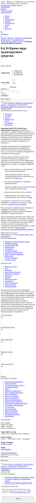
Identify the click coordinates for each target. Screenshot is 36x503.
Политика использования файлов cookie (18, 483)
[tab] (20, 114)
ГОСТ (7, 121)
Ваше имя (5, 456)
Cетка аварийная (10, 409)
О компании (9, 249)
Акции (7, 25)
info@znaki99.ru (6, 12)
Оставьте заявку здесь (25, 234)
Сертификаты (9, 19)
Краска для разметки (12, 398)
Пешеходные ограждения (13, 402)
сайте (30, 197)
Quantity (3, 89)
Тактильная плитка (11, 412)
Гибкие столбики (10, 383)
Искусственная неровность (14, 392)
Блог (6, 268)
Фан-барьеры (9, 416)
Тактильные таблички (12, 414)
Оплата (7, 117)
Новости (8, 21)
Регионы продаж (10, 286)
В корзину (5, 95)
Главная (3, 38)
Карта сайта (9, 256)
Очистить (13, 87)
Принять (18, 498)
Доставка (8, 116)
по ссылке (16, 153)
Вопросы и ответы (11, 243)
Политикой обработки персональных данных (16, 107)
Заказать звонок (16, 5)
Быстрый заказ (6, 5)
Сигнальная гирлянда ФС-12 (14, 385)
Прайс (7, 18)
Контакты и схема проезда (14, 252)
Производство (9, 23)
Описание (8, 114)
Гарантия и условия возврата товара (17, 241)
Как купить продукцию (13, 272)
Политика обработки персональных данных (20, 477)
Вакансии (8, 270)
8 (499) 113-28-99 (6, 11)
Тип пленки (5, 82)
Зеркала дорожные (11, 411)
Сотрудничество (10, 285)
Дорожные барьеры (11, 387)
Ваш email (5, 460)
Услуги (7, 16)
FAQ (6, 27)
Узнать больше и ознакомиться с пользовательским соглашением (17, 228)
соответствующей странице (17, 204)
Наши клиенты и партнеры (14, 254)
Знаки (7, 389)
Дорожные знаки (18, 40)
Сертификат (9, 123)
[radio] (18, 71)
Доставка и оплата (11, 251)
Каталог (3, 9)
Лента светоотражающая (13, 400)
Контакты (8, 28)
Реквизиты (8, 276)
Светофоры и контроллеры (14, 405)
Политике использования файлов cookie (20, 492)
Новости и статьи (11, 266)
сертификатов (5, 211)
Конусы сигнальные (12, 396)
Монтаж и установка (12, 274)
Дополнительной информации (11, 41)
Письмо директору (11, 283)
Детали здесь (17, 178)
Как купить (9, 125)
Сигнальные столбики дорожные (16, 403)
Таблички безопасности (13, 391)
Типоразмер (5, 73)
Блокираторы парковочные (14, 382)
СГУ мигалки (9, 407)
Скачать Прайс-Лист (12, 245)
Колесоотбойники (11, 394)
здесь (31, 162)
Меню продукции (11, 279)
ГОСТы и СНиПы (11, 258)
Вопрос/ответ (9, 119)
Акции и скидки (10, 260)
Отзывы (7, 277)
